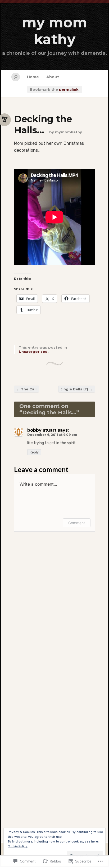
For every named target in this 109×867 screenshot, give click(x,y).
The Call (26, 389)
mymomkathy (68, 132)
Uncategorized (33, 351)
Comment (76, 523)
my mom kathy (54, 31)
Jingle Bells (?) (77, 389)
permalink (69, 89)
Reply (34, 452)
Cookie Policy (18, 846)
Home (33, 77)
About (52, 77)
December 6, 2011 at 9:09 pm (52, 435)
